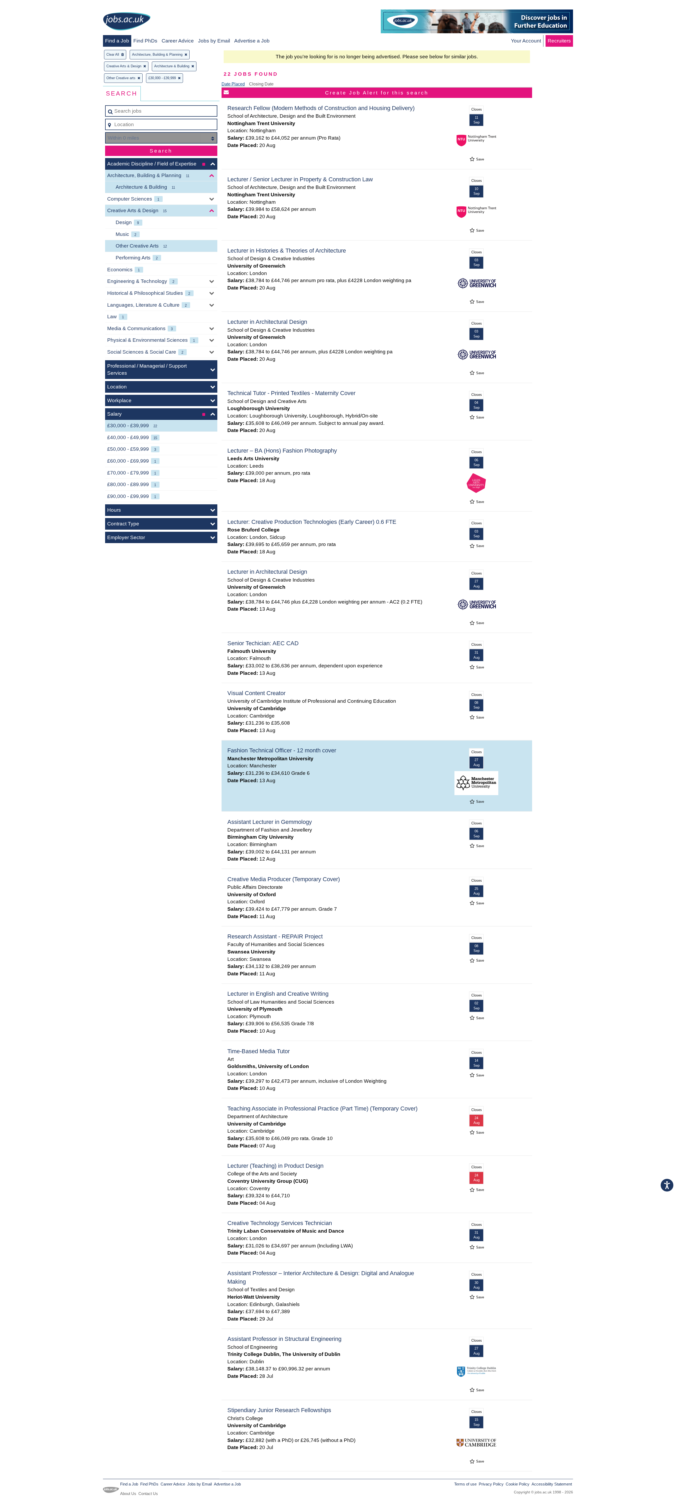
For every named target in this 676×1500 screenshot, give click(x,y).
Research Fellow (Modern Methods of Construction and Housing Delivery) (321, 108)
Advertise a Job (252, 41)
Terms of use (465, 1484)
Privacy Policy (491, 1484)
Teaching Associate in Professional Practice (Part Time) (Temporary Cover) (322, 1108)
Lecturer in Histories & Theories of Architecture (286, 250)
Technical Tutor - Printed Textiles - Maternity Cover (291, 393)
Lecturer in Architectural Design (267, 322)
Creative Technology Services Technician (279, 1223)
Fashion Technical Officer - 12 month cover (281, 750)
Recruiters (559, 41)
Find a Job (117, 41)
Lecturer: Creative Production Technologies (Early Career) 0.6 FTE (311, 522)
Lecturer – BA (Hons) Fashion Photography (282, 450)
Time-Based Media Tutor (258, 1051)
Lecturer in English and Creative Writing (277, 993)
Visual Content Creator (256, 693)
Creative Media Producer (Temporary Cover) (283, 879)
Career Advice (178, 41)
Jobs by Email (214, 41)
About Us (128, 1493)
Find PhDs (145, 41)
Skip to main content (25, 5)
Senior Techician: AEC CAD (263, 643)
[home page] (127, 22)
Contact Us (148, 1493)
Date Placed (233, 84)
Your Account (526, 41)
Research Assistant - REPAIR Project (275, 936)
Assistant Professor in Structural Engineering (284, 1339)
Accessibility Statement (552, 1484)
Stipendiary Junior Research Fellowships (279, 1410)
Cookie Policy (517, 1484)
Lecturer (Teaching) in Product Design (275, 1165)
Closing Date (261, 84)
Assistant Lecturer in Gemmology (269, 822)
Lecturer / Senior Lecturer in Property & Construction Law (300, 179)
